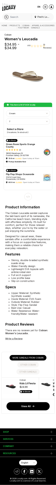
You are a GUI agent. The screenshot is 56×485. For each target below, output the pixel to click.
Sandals (35, 28)
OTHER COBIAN (28, 364)
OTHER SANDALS (28, 371)
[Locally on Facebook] (24, 471)
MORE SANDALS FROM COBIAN (28, 357)
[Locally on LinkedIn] (32, 471)
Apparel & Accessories (43, 25)
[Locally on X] (39, 471)
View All (26, 406)
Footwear (23, 28)
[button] (29, 152)
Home (4, 25)
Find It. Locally (44, 17)
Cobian (25, 25)
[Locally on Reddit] (17, 471)
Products (15, 25)
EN (38, 6)
